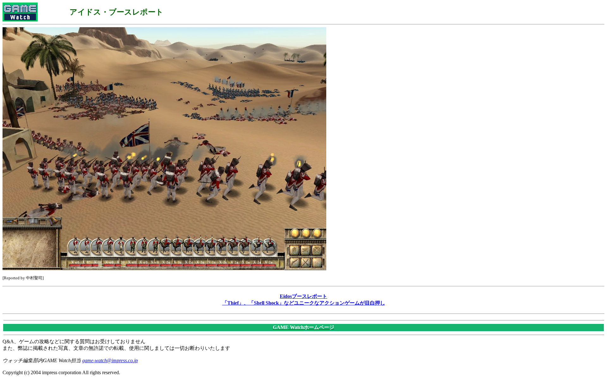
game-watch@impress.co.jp (110, 360)
